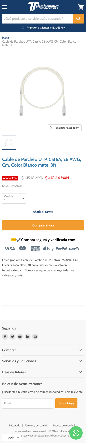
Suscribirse (66, 403)
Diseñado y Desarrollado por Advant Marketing (43, 435)
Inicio (5, 38)
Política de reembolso (65, 425)
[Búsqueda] (78, 19)
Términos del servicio (36, 425)
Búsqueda (14, 425)
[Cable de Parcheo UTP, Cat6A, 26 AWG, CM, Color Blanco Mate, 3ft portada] (9, 142)
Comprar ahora (43, 225)
